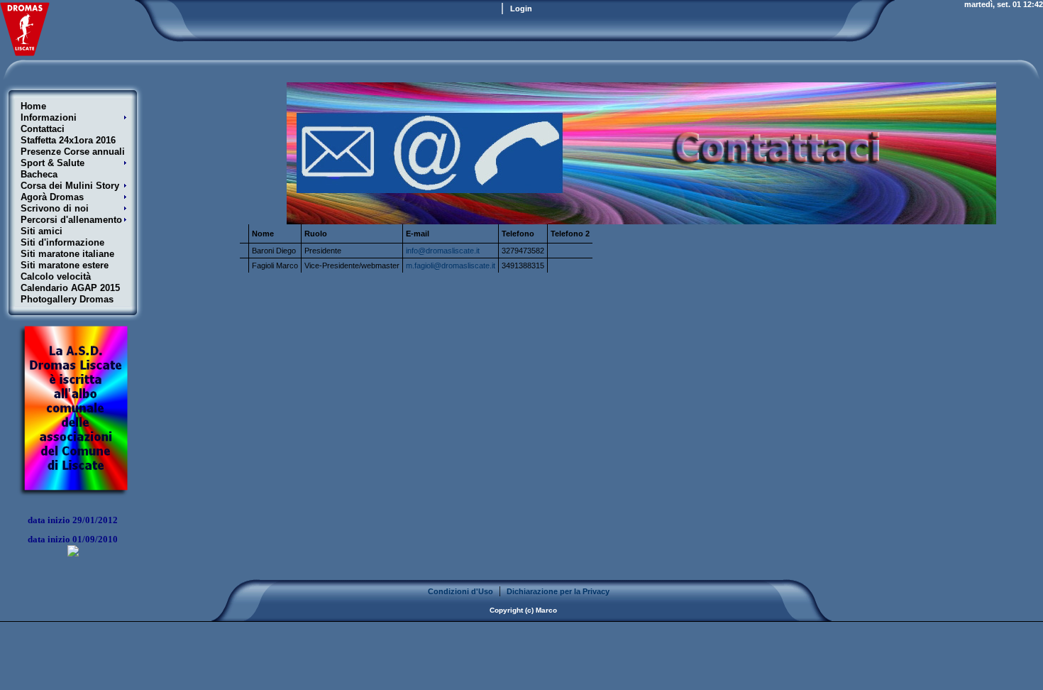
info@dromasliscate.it (443, 250)
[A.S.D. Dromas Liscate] (25, 52)
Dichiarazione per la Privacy (558, 591)
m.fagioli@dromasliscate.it (450, 265)
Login (521, 8)
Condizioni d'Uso (460, 591)
